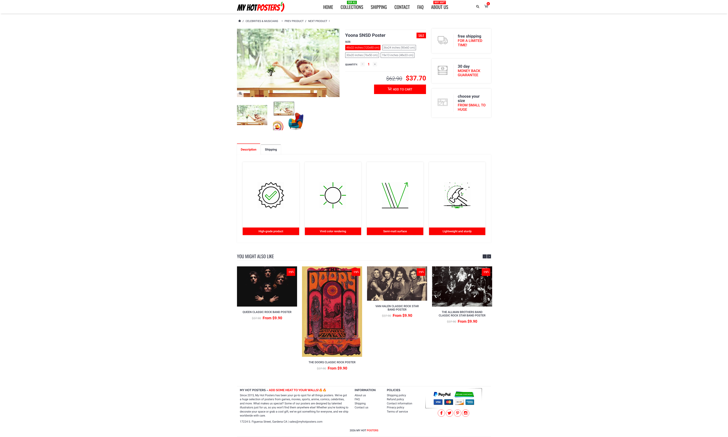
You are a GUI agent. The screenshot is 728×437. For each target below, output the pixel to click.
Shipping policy (396, 395)
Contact (402, 6)
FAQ (420, 6)
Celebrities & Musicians (262, 21)
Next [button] (489, 256)
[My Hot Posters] (260, 7)
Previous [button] (485, 256)
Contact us (361, 407)
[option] (252, 115)
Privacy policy (395, 407)
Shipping (379, 6)
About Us (439, 5)
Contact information (399, 403)
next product (318, 21)
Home (328, 6)
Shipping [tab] (271, 149)
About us (360, 395)
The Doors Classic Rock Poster (332, 362)
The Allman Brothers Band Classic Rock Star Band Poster (462, 313)
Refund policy (395, 399)
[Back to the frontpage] (239, 21)
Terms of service (397, 411)
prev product (295, 21)
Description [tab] (248, 149)
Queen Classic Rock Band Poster (267, 312)
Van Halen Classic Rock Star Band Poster (397, 307)
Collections (352, 5)
